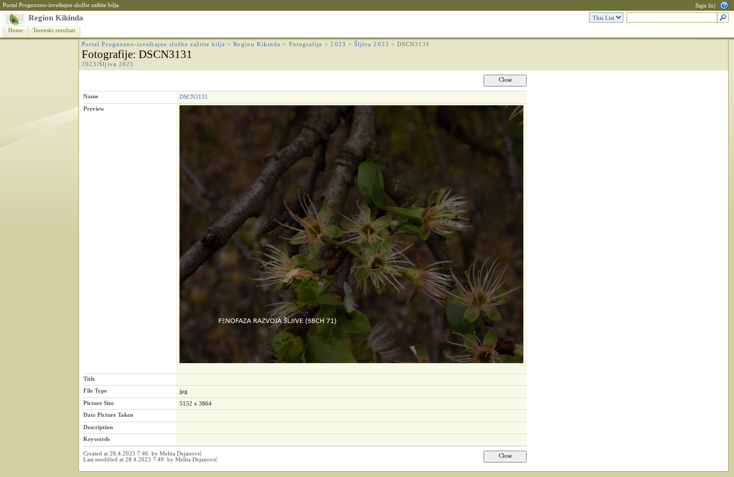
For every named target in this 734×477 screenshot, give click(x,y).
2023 (338, 44)
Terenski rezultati (54, 30)
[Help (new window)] (724, 5)
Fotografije (306, 44)
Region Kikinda (55, 17)
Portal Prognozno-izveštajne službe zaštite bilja (61, 5)
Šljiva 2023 (371, 44)
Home (15, 30)
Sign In (704, 6)
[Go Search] (722, 18)
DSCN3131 (193, 96)
